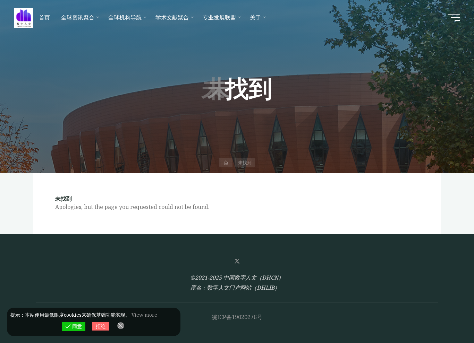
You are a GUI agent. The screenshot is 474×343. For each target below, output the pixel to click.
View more (144, 314)
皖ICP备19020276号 (237, 317)
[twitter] (237, 261)
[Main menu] (454, 17)
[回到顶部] (447, 316)
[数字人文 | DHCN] (23, 17)
